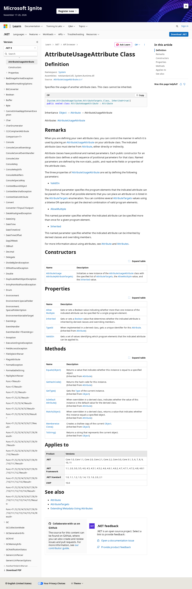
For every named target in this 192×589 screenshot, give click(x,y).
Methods (160, 66)
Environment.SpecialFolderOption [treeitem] (16, 308)
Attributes (123, 243)
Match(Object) (53, 411)
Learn (48, 44)
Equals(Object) (53, 369)
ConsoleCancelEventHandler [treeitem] (20, 153)
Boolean (79, 318)
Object (63, 112)
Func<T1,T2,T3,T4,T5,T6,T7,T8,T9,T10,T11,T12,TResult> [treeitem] (21, 471)
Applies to (161, 69)
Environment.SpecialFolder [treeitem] (19, 300)
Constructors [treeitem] (14, 67)
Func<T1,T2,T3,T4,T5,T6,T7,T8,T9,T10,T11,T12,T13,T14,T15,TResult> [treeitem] (22, 500)
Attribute (75, 112)
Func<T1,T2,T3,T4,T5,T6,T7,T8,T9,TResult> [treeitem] (21, 443)
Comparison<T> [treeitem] (14, 136)
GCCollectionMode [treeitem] (15, 527)
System (62, 72)
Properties (161, 62)
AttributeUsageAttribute (71, 120)
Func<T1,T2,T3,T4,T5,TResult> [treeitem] (20, 408)
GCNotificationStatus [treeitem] (16, 549)
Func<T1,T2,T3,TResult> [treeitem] (17, 397)
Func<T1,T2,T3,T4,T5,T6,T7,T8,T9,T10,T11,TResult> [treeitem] (21, 461)
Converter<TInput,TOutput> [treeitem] (20, 207)
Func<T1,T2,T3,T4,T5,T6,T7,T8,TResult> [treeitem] (21, 434)
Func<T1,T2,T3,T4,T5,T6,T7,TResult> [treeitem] (21, 425)
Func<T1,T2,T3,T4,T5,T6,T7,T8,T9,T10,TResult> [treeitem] (21, 452)
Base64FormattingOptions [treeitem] (19, 83)
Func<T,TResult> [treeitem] (14, 386)
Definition (161, 50)
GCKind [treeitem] (10, 538)
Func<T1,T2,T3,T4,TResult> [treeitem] (19, 403)
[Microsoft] (6, 26)
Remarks (160, 54)
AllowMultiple (58, 209)
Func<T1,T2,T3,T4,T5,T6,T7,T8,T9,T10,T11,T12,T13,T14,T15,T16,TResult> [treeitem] (21, 513)
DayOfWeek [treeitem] (12, 240)
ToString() (51, 432)
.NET (57, 44)
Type (77, 390)
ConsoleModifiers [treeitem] (14, 175)
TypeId (49, 327)
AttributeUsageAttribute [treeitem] (21, 61)
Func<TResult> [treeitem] (13, 381)
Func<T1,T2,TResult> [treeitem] (16, 392)
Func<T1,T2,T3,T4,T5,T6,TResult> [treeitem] (21, 416)
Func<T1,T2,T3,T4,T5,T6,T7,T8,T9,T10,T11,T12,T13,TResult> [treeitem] (21, 480)
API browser (69, 44)
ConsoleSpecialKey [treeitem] (15, 180)
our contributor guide (64, 546)
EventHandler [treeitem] (13, 326)
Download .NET (179, 34)
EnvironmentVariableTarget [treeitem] (20, 315)
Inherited (56, 226)
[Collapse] (37, 42)
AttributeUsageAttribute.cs (67, 79)
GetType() (51, 390)
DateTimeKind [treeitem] (13, 229)
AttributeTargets (58, 198)
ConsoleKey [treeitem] (12, 164)
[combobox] (21, 48)
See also (160, 73)
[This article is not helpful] (184, 84)
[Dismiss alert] (186, 6)
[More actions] (144, 44)
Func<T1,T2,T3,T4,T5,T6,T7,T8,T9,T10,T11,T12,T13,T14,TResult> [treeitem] (21, 489)
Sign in (184, 26)
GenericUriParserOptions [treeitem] (18, 560)
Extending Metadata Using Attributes (72, 508)
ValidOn (55, 183)
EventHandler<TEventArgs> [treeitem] (19, 332)
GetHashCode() (53, 381)
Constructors (162, 58)
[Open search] (177, 26)
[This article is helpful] (181, 84)
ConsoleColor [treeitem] (12, 158)
